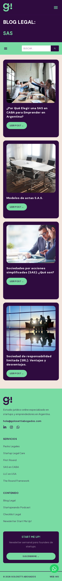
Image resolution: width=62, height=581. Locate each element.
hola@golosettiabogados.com (22, 420)
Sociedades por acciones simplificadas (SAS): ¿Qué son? (30, 270)
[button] (56, 7)
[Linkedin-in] (4, 427)
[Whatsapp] (18, 427)
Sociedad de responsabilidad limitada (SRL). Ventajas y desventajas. (29, 360)
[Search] (55, 48)
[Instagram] (11, 427)
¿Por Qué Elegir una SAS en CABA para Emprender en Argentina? (27, 112)
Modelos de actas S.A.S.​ (24, 198)
